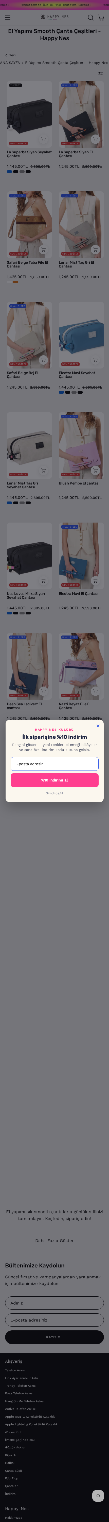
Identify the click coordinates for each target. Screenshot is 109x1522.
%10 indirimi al (54, 780)
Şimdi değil (54, 793)
